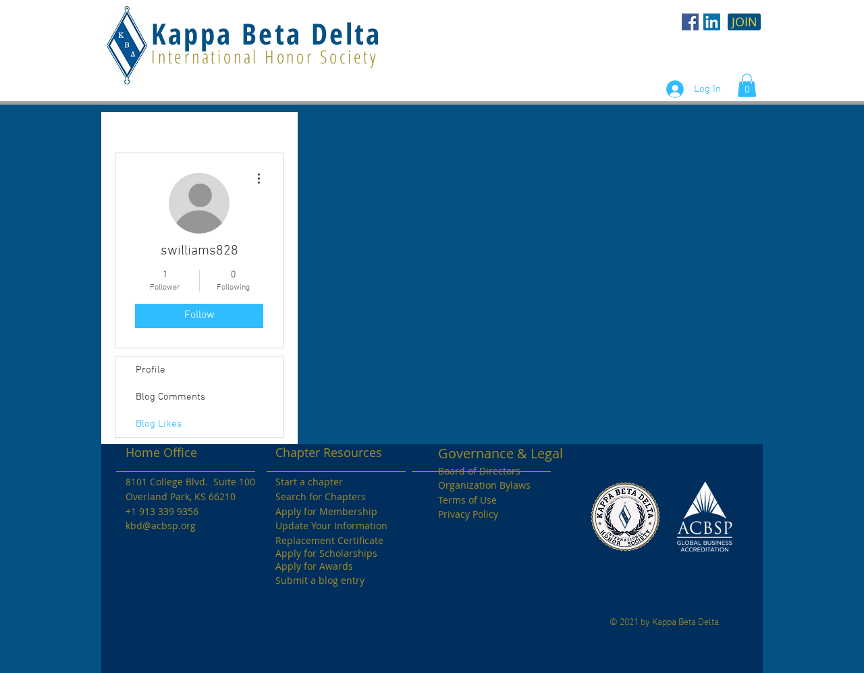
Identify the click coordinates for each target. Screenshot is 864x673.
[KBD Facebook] (690, 22)
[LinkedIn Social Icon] (711, 22)
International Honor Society (265, 56)
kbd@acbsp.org (161, 525)
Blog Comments (170, 397)
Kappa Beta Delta (266, 33)
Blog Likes (159, 424)
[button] (747, 85)
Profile (150, 370)
